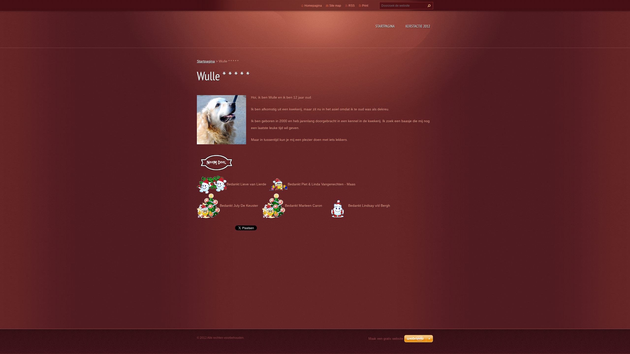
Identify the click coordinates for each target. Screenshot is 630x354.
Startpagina (385, 26)
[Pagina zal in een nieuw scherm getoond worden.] (221, 119)
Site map (335, 5)
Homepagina (313, 5)
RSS (351, 5)
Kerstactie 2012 (418, 26)
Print (365, 5)
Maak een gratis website (385, 338)
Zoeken (428, 5)
